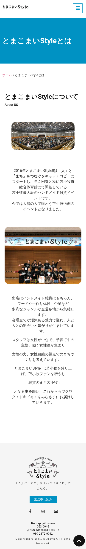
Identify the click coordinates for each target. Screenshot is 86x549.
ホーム (7, 75)
